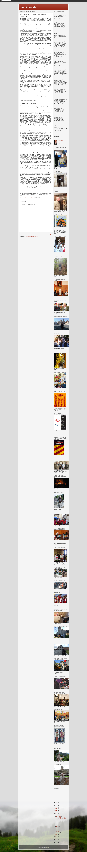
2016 (56, 834)
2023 (56, 807)
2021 (56, 810)
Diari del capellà (28, 7)
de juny (57, 826)
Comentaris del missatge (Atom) (32, 236)
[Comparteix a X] (37, 197)
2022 (56, 808)
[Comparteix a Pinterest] (39, 197)
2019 (56, 811)
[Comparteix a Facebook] (38, 197)
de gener (58, 832)
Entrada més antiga (46, 234)
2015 (56, 836)
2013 (56, 839)
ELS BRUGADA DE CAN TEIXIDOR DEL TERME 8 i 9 (61, 822)
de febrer (58, 831)
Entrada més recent (25, 234)
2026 (56, 802)
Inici (36, 234)
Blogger (47, 847)
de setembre (58, 816)
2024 (56, 805)
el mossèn (27, 197)
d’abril (57, 828)
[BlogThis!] (36, 197)
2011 (56, 842)
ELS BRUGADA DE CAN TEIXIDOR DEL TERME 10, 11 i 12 (61, 818)
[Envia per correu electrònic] (35, 197)
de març (58, 829)
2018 (56, 813)
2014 (56, 837)
